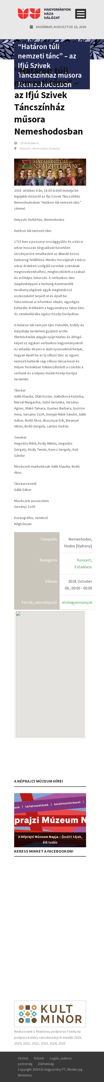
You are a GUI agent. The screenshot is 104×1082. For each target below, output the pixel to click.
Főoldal (23, 1058)
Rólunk (39, 1058)
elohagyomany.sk (77, 602)
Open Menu (80, 14)
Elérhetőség (46, 1064)
